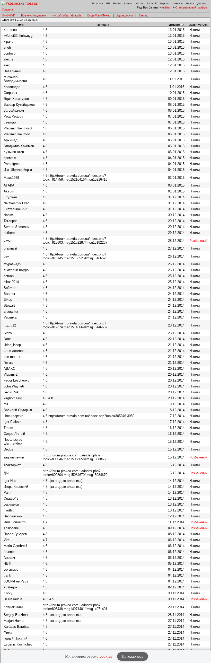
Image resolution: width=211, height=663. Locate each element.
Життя (139, 3)
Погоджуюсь (132, 656)
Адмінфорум (124, 15)
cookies (106, 656)
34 (25, 19)
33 (21, 19)
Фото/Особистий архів (66, 15)
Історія (128, 3)
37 (37, 19)
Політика (97, 3)
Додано (174, 24)
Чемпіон (178, 3)
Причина (103, 24)
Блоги (117, 3)
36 (33, 19)
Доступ (201, 3)
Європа (164, 3)
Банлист (144, 15)
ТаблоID (152, 3)
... (18, 19)
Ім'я (20, 24)
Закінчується (198, 24)
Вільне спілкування (33, 15)
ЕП (108, 3)
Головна (7, 9)
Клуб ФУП (8, 15)
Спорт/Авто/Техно (98, 15)
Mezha (190, 3)
